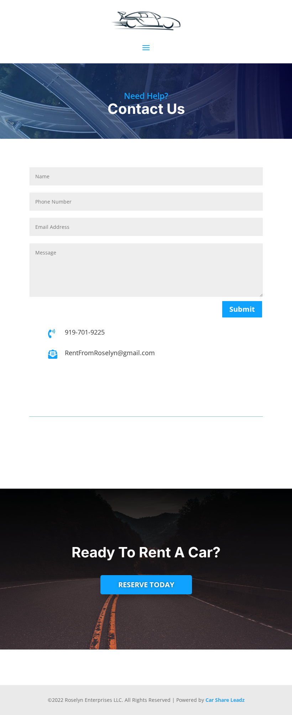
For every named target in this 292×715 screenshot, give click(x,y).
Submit (242, 309)
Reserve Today (146, 584)
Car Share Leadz (225, 699)
